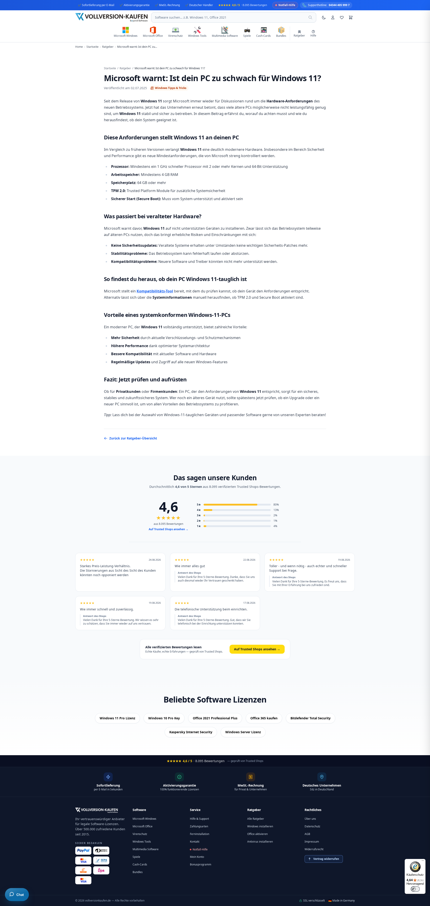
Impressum (312, 841)
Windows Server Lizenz (243, 732)
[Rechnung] (83, 870)
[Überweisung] (101, 860)
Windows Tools (142, 841)
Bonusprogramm (200, 864)
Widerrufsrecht (314, 849)
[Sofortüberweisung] (101, 851)
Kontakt (194, 841)
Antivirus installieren (260, 841)
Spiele (136, 857)
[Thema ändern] (324, 17)
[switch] (415, 889)
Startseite (110, 68)
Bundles (138, 872)
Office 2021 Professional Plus (215, 718)
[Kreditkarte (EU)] (83, 880)
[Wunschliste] (342, 17)
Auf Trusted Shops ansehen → (168, 529)
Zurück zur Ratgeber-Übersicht (133, 438)
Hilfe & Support (199, 819)
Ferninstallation (199, 834)
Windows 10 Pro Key (164, 718)
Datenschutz (312, 826)
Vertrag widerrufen (326, 859)
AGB (307, 834)
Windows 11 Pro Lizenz (117, 718)
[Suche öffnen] (310, 17)
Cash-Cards (140, 864)
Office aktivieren (257, 834)
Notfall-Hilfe (200, 849)
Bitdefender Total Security (310, 718)
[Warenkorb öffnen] (351, 17)
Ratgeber (125, 68)
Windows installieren (260, 826)
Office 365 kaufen (263, 718)
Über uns (310, 819)
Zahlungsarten (199, 826)
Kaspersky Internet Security (190, 732)
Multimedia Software (146, 849)
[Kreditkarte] (83, 860)
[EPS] (101, 870)
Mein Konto (197, 857)
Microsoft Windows (144, 819)
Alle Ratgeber (255, 819)
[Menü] (423, 861)
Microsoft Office (143, 826)
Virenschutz (140, 834)
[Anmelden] (333, 17)
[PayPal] (83, 851)
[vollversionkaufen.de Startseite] (96, 810)
